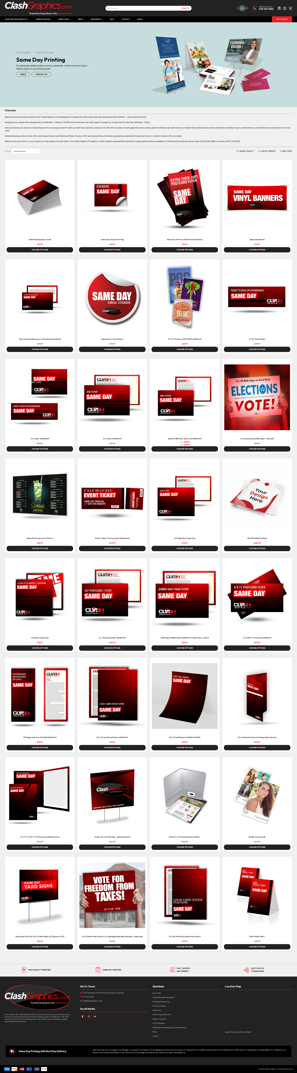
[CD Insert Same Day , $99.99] (40, 596)
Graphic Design (43, 19)
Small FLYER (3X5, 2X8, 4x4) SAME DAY (185, 439)
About (81, 19)
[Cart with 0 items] (290, 8)
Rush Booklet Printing (257, 538)
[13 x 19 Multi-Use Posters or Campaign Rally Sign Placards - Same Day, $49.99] (112, 895)
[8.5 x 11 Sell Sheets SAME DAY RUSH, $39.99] (185, 696)
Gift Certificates (159, 1023)
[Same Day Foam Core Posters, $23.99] (40, 497)
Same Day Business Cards (40, 239)
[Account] (285, 8)
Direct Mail (64, 19)
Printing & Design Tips (161, 1002)
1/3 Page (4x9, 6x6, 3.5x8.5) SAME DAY (40, 737)
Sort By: (8, 151)
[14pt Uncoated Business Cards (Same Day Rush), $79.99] (40, 298)
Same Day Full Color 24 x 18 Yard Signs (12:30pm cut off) (39, 936)
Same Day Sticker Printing (112, 239)
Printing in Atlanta (159, 1006)
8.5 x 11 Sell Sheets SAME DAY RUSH (184, 737)
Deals (140, 19)
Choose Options (40, 250)
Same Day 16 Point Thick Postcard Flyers (185, 239)
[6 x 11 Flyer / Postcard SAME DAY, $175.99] (257, 596)
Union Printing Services (162, 1015)
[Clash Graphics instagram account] (89, 1016)
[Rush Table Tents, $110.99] (257, 895)
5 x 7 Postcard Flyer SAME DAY (112, 638)
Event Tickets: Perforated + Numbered (112, 538)
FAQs (155, 1032)
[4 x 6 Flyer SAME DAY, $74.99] (112, 397)
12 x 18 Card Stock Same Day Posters (185, 936)
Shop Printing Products (16, 19)
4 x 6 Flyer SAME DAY (112, 439)
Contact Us (41, 74)
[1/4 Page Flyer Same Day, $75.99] (185, 497)
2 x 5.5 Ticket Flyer (257, 339)
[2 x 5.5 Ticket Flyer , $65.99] (257, 298)
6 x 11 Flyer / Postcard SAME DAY (257, 638)
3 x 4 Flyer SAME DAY (40, 439)
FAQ (111, 19)
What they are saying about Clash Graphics (169, 1028)
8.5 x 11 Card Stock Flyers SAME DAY (112, 737)
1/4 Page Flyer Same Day (184, 538)
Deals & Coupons (159, 1019)
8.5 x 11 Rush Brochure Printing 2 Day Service (257, 737)
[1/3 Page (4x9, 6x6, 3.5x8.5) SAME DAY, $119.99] (40, 696)
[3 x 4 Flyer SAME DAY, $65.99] (40, 397)
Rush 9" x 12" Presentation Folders (184, 837)
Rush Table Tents (257, 936)
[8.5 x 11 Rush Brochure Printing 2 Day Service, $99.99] (257, 696)
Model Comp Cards (257, 837)
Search (185, 8)
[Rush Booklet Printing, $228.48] (257, 497)
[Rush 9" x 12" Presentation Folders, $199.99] (185, 795)
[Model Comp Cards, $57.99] (257, 795)
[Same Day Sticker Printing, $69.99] (112, 198)
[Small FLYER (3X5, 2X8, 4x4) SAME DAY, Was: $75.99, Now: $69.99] (185, 397)
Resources (96, 19)
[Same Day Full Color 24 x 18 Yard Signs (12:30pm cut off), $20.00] (40, 895)
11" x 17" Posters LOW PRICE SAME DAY (185, 339)
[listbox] (26, 151)
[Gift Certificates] (279, 8)
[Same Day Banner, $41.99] (257, 198)
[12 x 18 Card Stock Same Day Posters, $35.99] (185, 895)
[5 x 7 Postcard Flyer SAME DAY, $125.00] (112, 596)
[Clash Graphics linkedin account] (95, 1016)
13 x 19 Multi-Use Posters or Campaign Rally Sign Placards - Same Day (112, 936)
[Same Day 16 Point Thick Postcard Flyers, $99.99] (185, 198)
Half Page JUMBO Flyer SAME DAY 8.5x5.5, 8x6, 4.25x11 (185, 638)
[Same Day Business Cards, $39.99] (40, 198)
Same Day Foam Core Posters (40, 538)
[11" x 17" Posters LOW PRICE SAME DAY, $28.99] (185, 298)
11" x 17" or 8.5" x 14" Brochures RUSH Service (40, 837)
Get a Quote (282, 19)
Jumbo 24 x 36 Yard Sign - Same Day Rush (112, 837)
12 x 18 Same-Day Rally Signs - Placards (257, 439)
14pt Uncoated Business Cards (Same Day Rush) (40, 339)
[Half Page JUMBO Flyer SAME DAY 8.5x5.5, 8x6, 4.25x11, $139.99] (185, 596)
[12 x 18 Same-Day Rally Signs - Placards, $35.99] (257, 397)
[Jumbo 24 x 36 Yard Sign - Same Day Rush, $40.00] (112, 795)
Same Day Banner (257, 239)
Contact (126, 19)
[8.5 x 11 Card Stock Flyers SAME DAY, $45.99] (112, 696)
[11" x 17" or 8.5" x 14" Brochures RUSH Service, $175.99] (40, 795)
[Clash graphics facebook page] (82, 1016)
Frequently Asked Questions (164, 997)
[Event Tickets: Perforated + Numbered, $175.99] (112, 497)
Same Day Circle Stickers (112, 339)
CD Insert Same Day (40, 638)
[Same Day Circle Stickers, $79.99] (112, 298)
